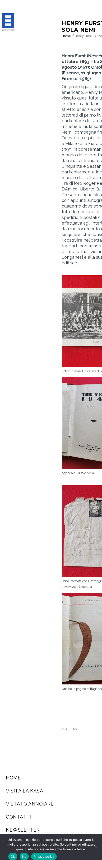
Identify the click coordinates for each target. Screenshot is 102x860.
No (24, 856)
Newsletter (23, 830)
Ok (13, 856)
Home (13, 778)
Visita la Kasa (24, 791)
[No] (96, 847)
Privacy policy (43, 856)
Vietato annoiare (30, 804)
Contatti (18, 817)
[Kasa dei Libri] (11, 22)
